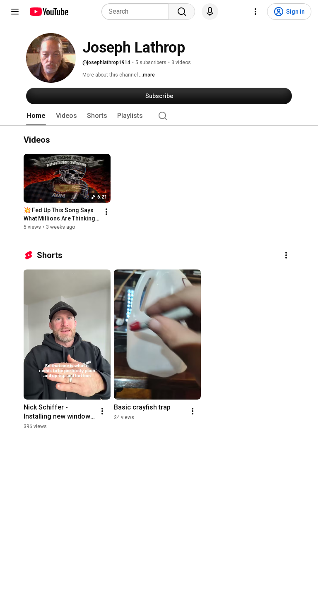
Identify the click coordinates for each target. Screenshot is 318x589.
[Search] (182, 11)
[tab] (36, 116)
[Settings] (255, 12)
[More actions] (106, 212)
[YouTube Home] (48, 11)
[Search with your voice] (210, 11)
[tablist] (159, 116)
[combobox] (137, 12)
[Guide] (15, 12)
